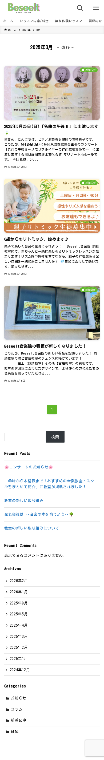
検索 (55, 437)
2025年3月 (19, 636)
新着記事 (18, 720)
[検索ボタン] (80, 8)
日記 (14, 731)
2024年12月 (20, 670)
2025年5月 (19, 614)
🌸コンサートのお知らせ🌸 (28, 467)
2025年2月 (19, 647)
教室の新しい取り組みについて (31, 528)
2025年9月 (19, 603)
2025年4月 (19, 625)
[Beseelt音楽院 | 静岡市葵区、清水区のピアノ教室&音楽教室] (23, 8)
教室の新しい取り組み (23, 501)
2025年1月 (19, 658)
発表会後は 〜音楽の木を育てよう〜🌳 (39, 514)
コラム (16, 709)
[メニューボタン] (96, 8)
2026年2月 (19, 581)
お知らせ (18, 698)
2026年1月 (19, 592)
